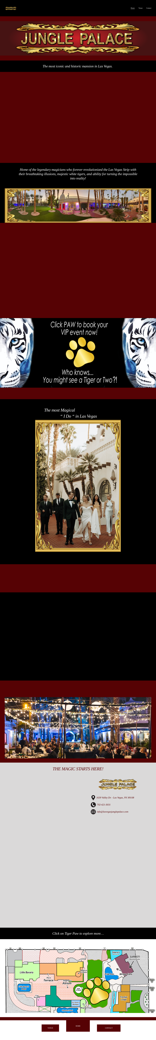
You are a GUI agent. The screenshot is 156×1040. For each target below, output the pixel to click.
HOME (78, 1026)
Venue (140, 8)
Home (133, 8)
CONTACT (109, 1028)
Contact (148, 8)
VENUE (50, 1028)
